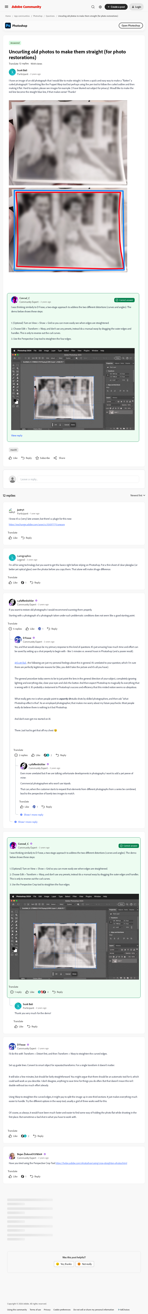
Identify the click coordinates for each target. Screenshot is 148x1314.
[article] (74, 524)
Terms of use (35, 1309)
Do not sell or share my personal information (93, 1309)
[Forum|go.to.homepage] (26, 7)
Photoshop (37, 16)
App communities (22, 16)
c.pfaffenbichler (25, 600)
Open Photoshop (131, 25)
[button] (6, 7)
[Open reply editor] (74, 479)
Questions (50, 16)
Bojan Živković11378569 (29, 1154)
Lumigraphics (24, 555)
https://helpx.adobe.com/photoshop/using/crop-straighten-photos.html (91, 1163)
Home (8, 16)
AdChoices (125, 1309)
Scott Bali (22, 70)
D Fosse (27, 637)
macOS (13, 449)
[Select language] (100, 7)
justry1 (20, 509)
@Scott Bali (20, 662)
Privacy (47, 1309)
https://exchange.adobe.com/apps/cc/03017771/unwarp (37, 524)
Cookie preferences (62, 1309)
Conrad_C (24, 298)
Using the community (17, 1309)
